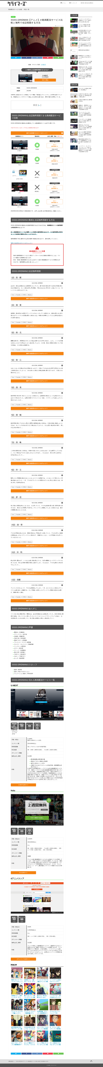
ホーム (64, 3)
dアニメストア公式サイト (23, 959)
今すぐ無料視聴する (54, 145)
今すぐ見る (45, 80)
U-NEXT (43, 64)
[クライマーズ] (17, 5)
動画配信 (13, 16)
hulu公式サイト (23, 872)
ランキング (74, 3)
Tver (13, 294)
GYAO (24, 294)
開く (40, 105)
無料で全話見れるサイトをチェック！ (22, 243)
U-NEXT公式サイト (23, 784)
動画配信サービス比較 (15, 9)
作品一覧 (26, 9)
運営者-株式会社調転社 (87, 3)
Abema (30, 294)
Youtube (18, 294)
